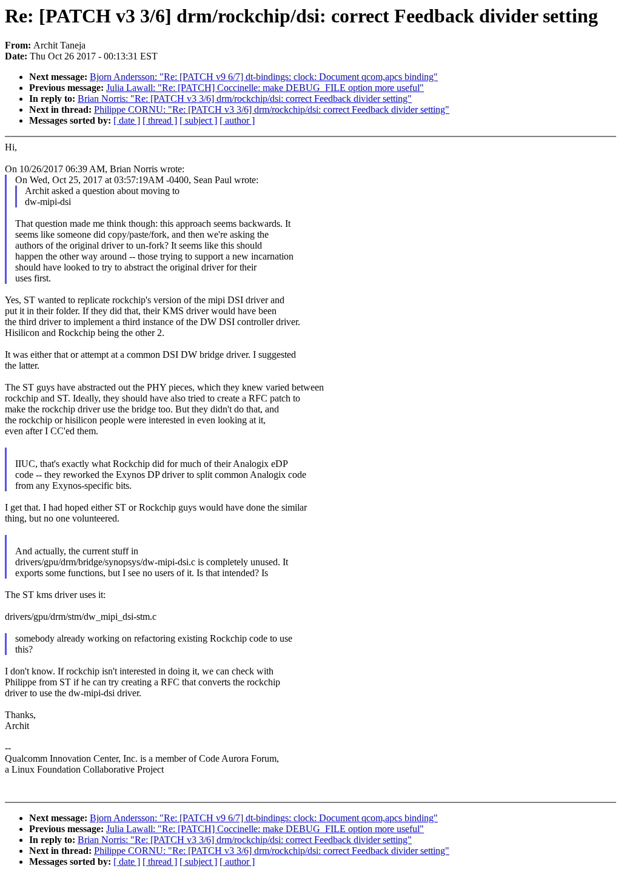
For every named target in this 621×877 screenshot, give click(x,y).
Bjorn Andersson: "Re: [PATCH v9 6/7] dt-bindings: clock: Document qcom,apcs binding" (264, 77)
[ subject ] (198, 120)
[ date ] (126, 120)
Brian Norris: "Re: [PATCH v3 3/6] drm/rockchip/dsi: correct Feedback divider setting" (245, 98)
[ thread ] (160, 120)
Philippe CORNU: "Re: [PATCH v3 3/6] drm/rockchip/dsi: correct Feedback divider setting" (271, 109)
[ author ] (237, 120)
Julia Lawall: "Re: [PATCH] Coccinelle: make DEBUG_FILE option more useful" (265, 87)
